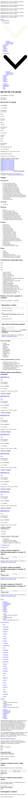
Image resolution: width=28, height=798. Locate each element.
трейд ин (5, 48)
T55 (4, 87)
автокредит (5, 44)
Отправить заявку (4, 558)
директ (4, 46)
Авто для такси (9, 43)
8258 (4, 88)
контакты (5, 51)
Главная (5, 83)
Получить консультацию (19, 171)
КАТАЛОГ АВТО (5, 622)
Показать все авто (5, 528)
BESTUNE (5, 86)
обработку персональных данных (16, 174)
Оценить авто (4, 773)
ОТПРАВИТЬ (5, 332)
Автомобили (6, 85)
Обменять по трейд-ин (5, 158)
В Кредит (8, 393)
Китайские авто (9, 42)
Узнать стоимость (4, 758)
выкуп (4, 47)
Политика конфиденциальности (8, 738)
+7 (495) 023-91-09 (5, 20)
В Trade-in (3, 393)
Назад (2, 787)
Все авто (8, 41)
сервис (4, 49)
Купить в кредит (15, 158)
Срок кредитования (6, 308)
